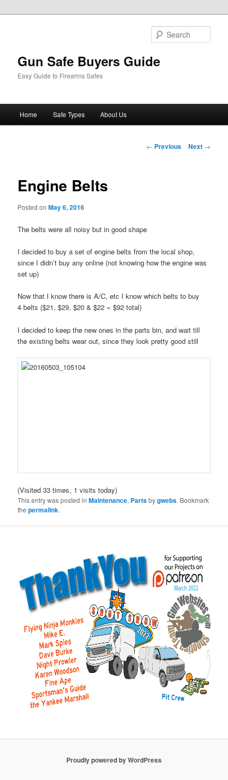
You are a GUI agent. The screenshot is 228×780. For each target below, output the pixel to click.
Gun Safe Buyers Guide (88, 61)
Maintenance (108, 500)
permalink (43, 510)
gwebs (167, 500)
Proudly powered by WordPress (114, 760)
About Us (113, 114)
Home (28, 114)
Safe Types (69, 114)
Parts (138, 500)
